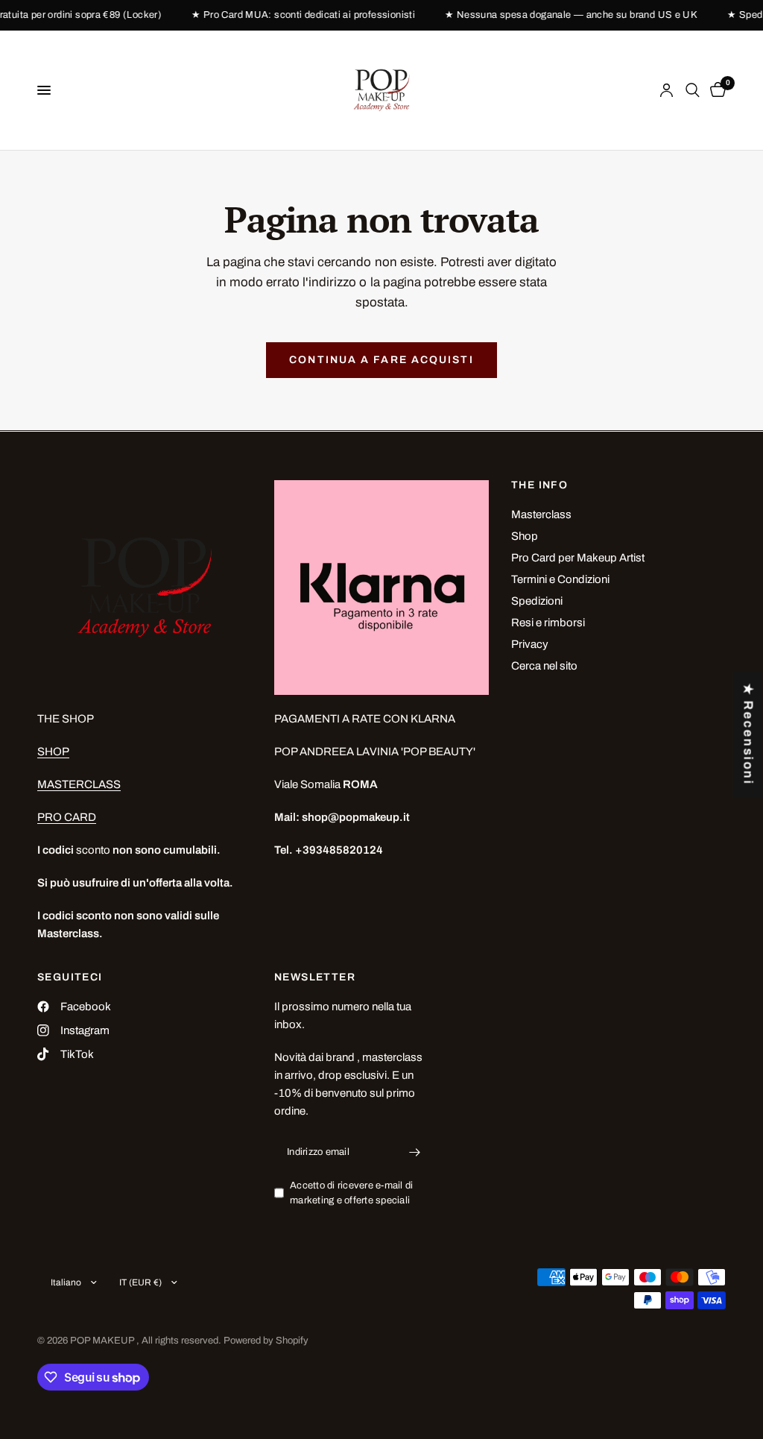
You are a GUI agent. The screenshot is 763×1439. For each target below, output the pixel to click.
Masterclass (541, 514)
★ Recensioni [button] (748, 735)
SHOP (53, 752)
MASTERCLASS (79, 784)
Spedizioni (537, 601)
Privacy (529, 644)
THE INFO (539, 485)
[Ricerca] (692, 90)
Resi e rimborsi (548, 623)
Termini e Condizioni (560, 579)
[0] (715, 90)
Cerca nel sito (544, 666)
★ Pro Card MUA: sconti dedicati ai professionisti (306, 15)
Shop (524, 536)
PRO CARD (66, 817)
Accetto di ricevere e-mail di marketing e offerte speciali (352, 1193)
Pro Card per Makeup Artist (578, 558)
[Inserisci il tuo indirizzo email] (414, 1153)
